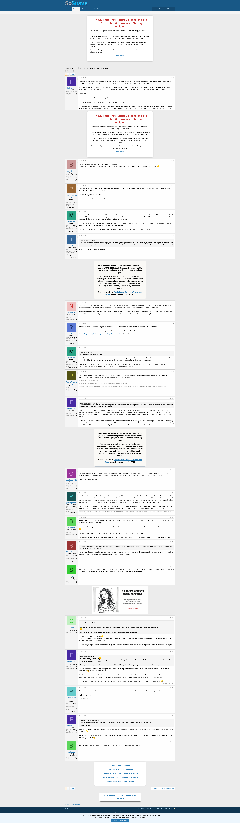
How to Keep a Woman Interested (121, 781)
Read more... (120, 56)
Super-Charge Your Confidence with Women (121, 777)
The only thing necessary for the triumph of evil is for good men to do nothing (100, 334)
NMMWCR (71, 312)
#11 (173, 470)
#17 (173, 651)
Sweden (75, 181)
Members (97, 9)
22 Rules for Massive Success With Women (120, 797)
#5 (173, 236)
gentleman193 (71, 480)
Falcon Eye (69, 71)
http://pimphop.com (72, 207)
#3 (173, 185)
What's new (86, 9)
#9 (173, 372)
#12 (173, 492)
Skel (71, 576)
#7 (173, 323)
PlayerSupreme (71, 699)
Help (166, 808)
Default (68, 808)
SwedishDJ (71, 171)
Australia (74, 562)
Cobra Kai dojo (73, 343)
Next (71, 74)
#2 (173, 161)
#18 (173, 687)
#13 (173, 517)
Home (68, 9)
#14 (173, 542)
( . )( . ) (71, 333)
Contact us (141, 808)
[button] (91, 9)
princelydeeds (71, 503)
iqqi (71, 246)
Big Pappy (71, 527)
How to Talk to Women (121, 765)
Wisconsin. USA (73, 394)
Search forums (76, 12)
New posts (68, 12)
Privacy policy (159, 808)
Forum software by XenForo (120, 812)
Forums (76, 9)
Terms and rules (150, 808)
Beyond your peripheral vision (72, 256)
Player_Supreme (71, 196)
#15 (173, 566)
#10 (173, 398)
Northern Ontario (72, 231)
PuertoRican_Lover (71, 383)
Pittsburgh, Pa (73, 512)
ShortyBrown (71, 552)
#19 (173, 715)
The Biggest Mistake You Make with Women (121, 773)
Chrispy (71, 627)
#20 (173, 742)
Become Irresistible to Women (121, 769)
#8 (173, 347)
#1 (173, 78)
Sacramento (73, 711)
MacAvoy (71, 222)
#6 (173, 302)
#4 (173, 211)
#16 (173, 617)
